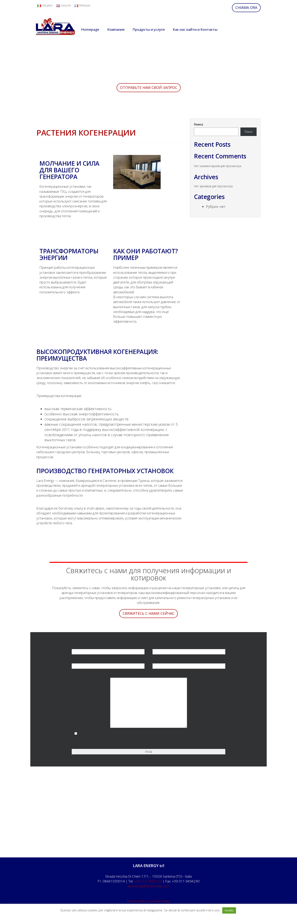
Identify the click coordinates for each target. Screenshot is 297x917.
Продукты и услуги (149, 29)
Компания (115, 29)
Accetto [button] (229, 910)
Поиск (198, 124)
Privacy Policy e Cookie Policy (148, 901)
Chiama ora (246, 7)
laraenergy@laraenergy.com (149, 886)
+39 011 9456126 (148, 881)
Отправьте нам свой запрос (148, 87)
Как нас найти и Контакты (195, 29)
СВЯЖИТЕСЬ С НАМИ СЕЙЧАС (148, 613)
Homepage (90, 29)
